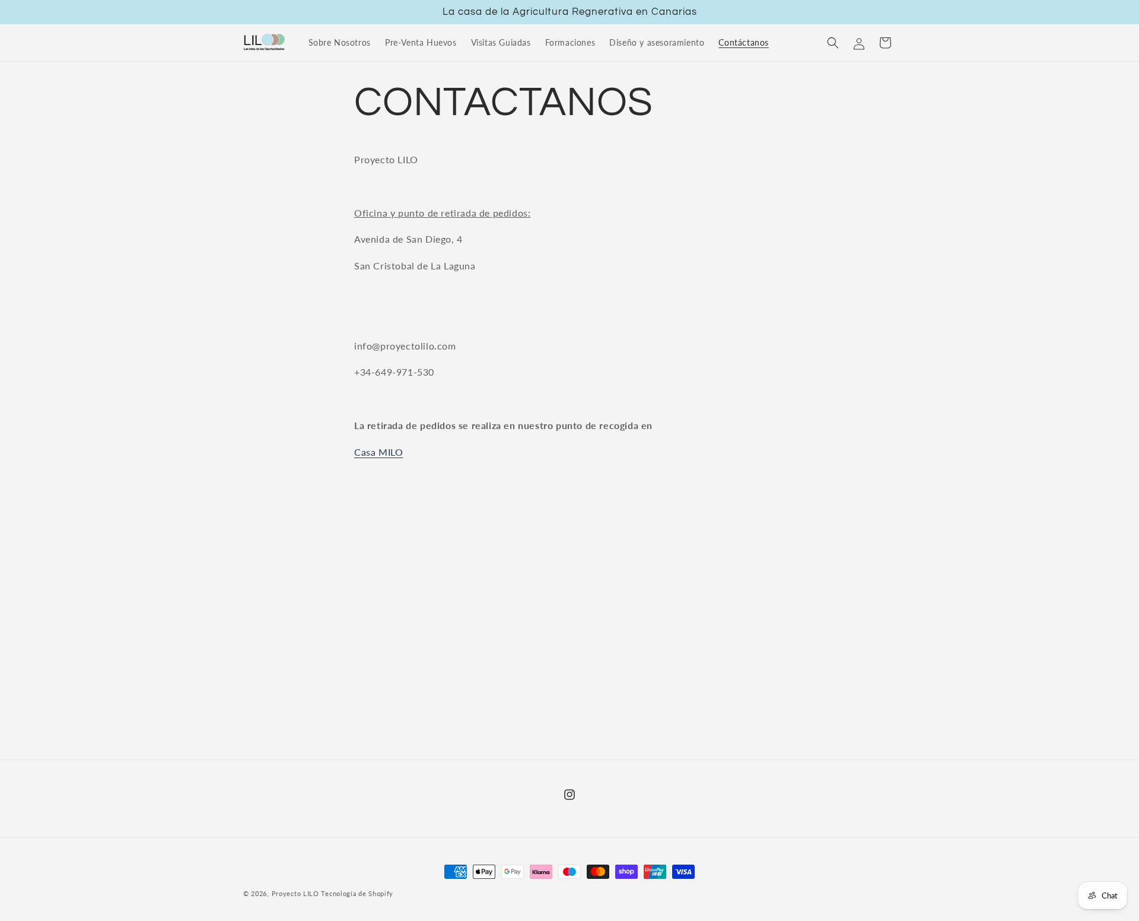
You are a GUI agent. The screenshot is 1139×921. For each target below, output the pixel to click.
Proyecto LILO (295, 893)
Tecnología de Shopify (357, 893)
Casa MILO (378, 452)
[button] (833, 43)
